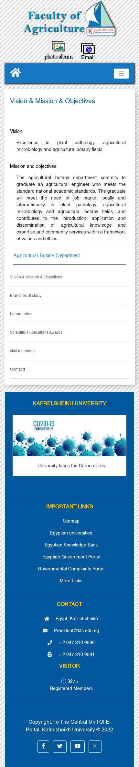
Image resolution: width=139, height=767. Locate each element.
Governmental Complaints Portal (71, 569)
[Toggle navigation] (121, 74)
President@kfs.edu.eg (76, 631)
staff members (22, 351)
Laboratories (21, 314)
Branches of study (25, 296)
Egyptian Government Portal (71, 557)
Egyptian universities (71, 533)
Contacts (18, 370)
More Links (71, 581)
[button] (43, 746)
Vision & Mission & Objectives (36, 277)
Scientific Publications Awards (36, 333)
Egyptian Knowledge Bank (71, 545)
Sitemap (71, 521)
